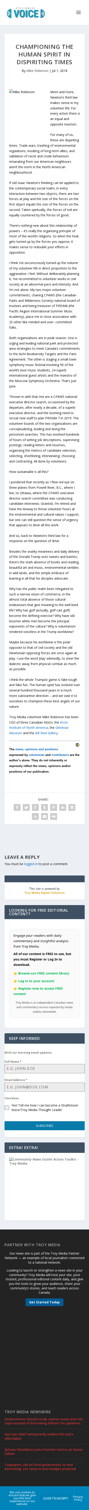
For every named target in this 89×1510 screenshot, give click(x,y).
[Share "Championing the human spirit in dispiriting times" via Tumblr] (44, 807)
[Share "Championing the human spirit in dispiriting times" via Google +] (35, 807)
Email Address (16, 1080)
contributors (60, 755)
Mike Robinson (37, 70)
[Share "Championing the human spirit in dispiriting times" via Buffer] (71, 807)
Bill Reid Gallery (46, 733)
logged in (31, 864)
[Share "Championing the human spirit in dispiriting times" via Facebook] (17, 807)
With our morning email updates (28, 1053)
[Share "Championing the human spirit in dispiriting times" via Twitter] (26, 807)
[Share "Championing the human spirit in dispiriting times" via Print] (53, 816)
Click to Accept (55, 1498)
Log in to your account (36, 981)
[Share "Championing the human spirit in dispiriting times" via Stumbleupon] (35, 816)
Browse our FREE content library (43, 973)
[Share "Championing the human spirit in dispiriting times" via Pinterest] (53, 807)
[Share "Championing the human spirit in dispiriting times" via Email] (44, 816)
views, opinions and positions (36, 749)
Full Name (13, 1062)
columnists (36, 755)
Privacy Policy (78, 1498)
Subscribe (44, 1125)
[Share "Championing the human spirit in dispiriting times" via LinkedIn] (62, 807)
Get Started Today (44, 1302)
